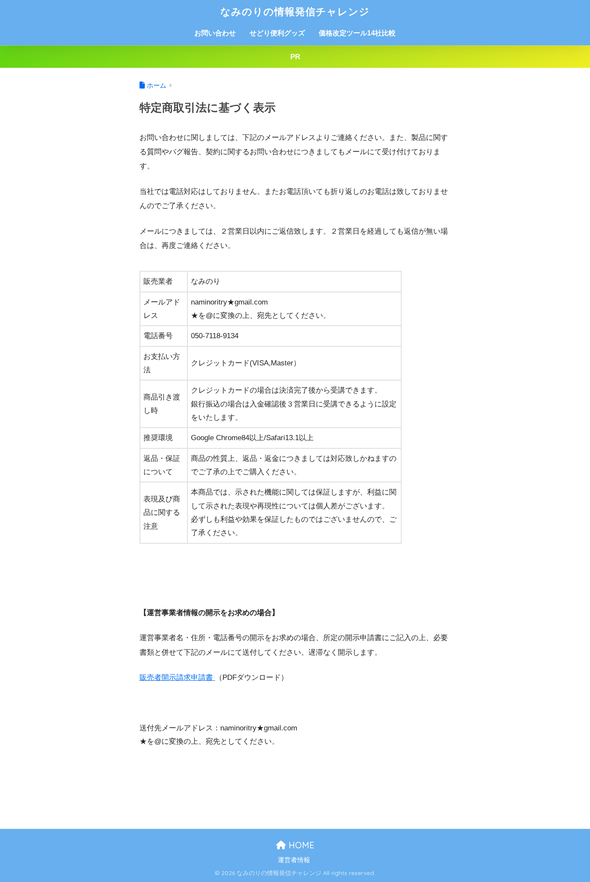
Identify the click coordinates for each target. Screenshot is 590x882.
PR (295, 57)
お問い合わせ (215, 33)
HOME (300, 845)
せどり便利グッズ (277, 33)
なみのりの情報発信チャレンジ (295, 11)
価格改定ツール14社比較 (357, 33)
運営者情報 (294, 860)
